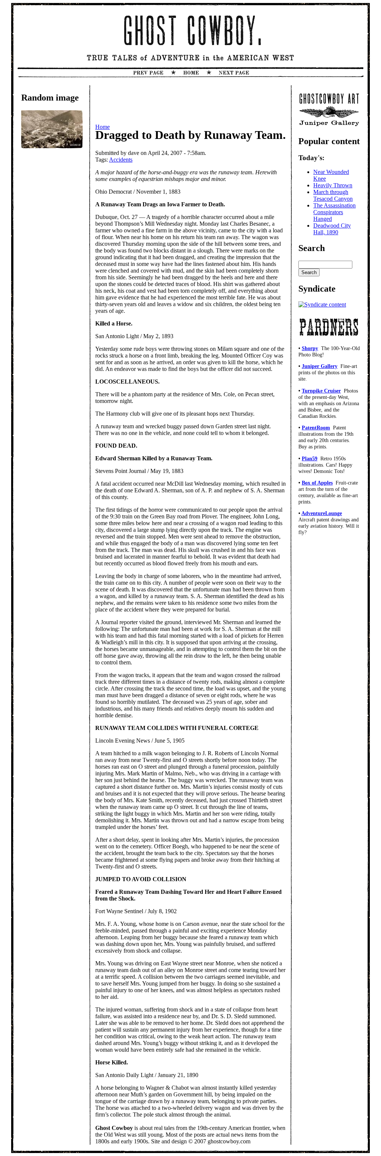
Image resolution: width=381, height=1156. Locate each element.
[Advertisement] (51, 275)
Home (102, 127)
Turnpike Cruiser (321, 391)
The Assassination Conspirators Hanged (334, 212)
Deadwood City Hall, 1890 (332, 228)
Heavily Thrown (332, 185)
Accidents (120, 159)
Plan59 (309, 458)
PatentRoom (316, 428)
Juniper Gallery (319, 366)
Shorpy (310, 348)
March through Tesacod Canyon (333, 195)
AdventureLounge (321, 513)
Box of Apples (317, 483)
